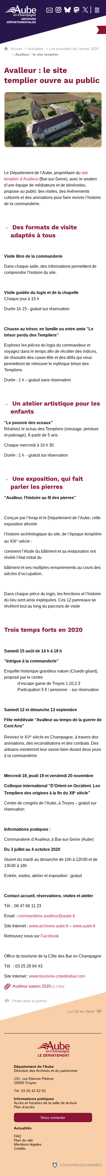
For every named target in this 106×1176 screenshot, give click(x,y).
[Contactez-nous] (49, 10)
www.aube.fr (84, 926)
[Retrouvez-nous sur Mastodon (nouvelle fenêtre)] (76, 10)
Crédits (19, 1148)
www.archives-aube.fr (48, 926)
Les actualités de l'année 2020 (74, 49)
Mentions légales (27, 1144)
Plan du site (23, 1140)
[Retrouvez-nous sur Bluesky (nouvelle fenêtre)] (67, 10)
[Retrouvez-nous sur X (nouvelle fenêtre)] (85, 10)
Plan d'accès (24, 1107)
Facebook (50, 936)
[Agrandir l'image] (53, 119)
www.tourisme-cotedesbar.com (57, 976)
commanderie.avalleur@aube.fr (46, 916)
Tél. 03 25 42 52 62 (30, 1091)
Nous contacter (53, 1117)
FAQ (17, 1136)
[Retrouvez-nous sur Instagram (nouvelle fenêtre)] (58, 10)
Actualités (35, 49)
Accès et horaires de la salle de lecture (45, 1103)
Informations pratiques (34, 1099)
